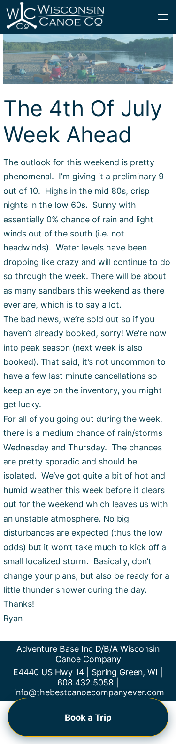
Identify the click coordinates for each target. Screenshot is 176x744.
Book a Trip (88, 717)
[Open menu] (162, 16)
